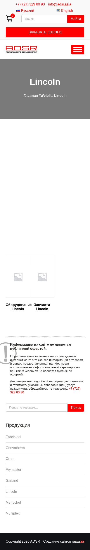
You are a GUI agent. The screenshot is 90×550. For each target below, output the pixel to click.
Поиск (76, 407)
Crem (10, 459)
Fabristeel (13, 437)
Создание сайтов (57, 541)
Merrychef (13, 502)
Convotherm (15, 448)
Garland (12, 480)
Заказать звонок (45, 32)
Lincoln (11, 491)
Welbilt (46, 96)
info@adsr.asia (59, 4)
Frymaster (13, 469)
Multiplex (13, 513)
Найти (76, 19)
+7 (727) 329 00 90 (30, 4)
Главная (31, 96)
